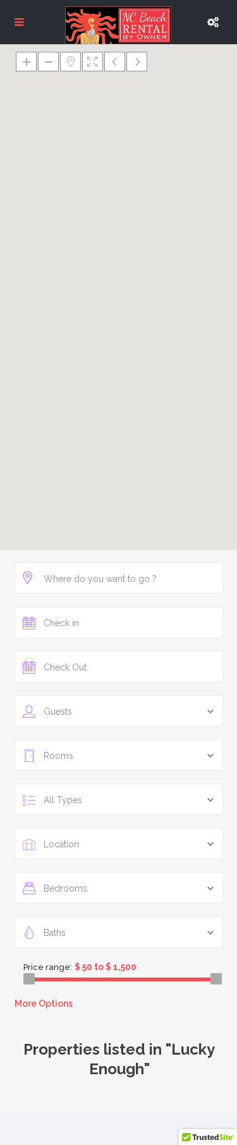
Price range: (47, 967)
